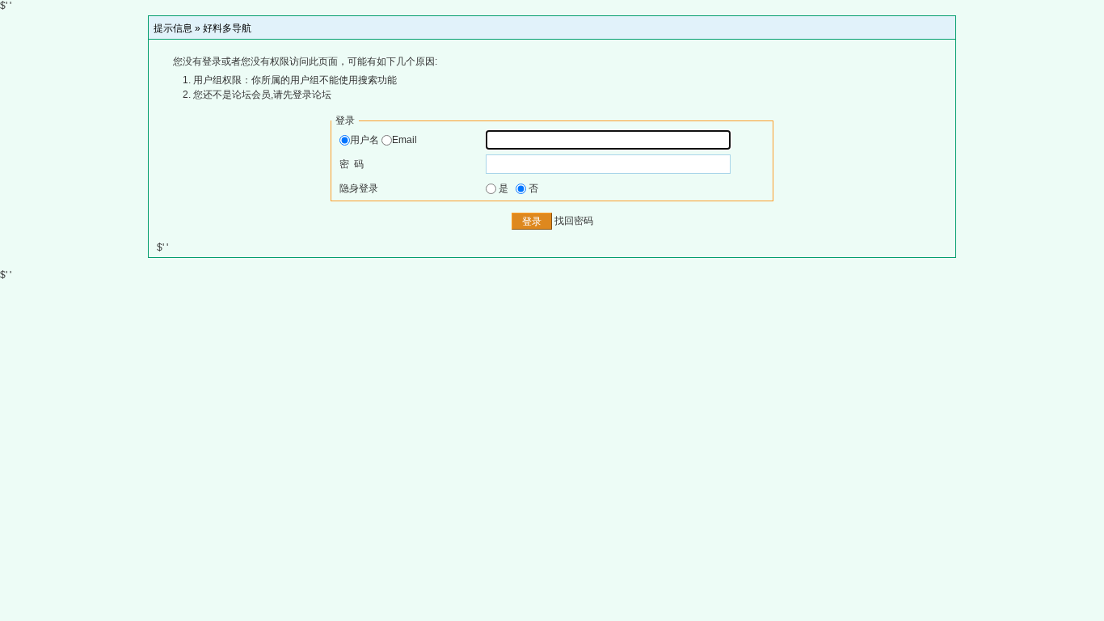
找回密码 (573, 221)
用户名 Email (383, 140)
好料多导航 (227, 28)
